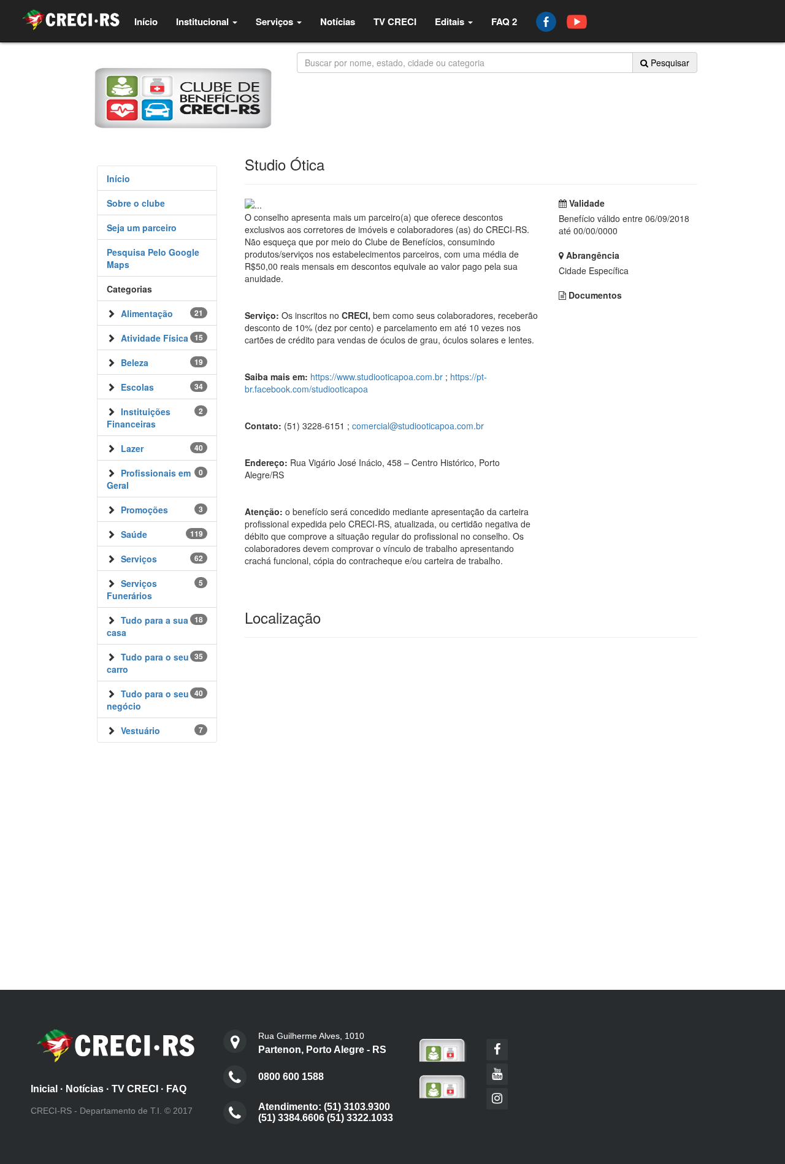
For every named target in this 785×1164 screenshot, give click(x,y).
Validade (586, 203)
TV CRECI (135, 1089)
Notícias (85, 1089)
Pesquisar (668, 62)
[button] (207, 21)
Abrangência (591, 255)
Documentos (594, 295)
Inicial (44, 1089)
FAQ (176, 1089)
